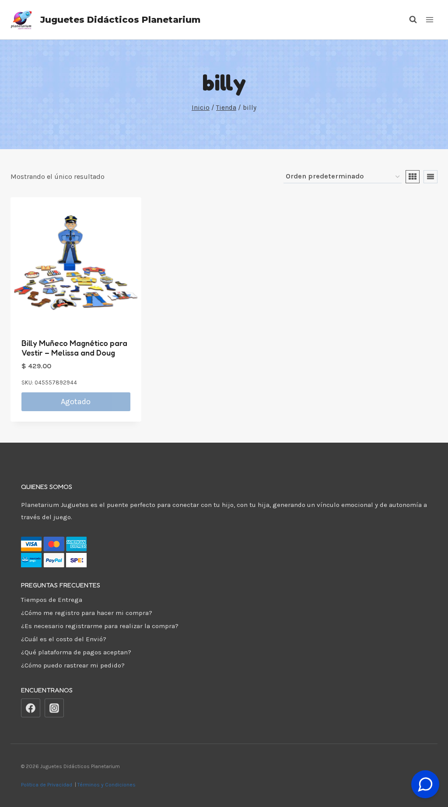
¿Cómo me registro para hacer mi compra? (86, 613)
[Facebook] (30, 708)
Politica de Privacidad (47, 785)
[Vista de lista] (431, 176)
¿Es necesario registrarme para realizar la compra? (99, 626)
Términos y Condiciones (107, 785)
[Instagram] (54, 708)
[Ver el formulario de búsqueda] (408, 20)
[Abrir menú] (429, 19)
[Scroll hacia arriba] (425, 762)
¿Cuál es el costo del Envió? (63, 639)
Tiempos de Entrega (51, 600)
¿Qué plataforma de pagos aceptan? (76, 652)
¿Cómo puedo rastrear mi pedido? (73, 665)
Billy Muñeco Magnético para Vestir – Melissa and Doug (74, 347)
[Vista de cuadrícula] (413, 176)
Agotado (76, 401)
